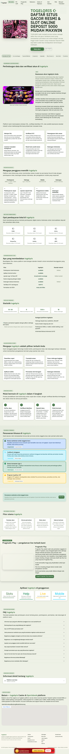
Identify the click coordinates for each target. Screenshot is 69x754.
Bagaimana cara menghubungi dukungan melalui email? (18, 639)
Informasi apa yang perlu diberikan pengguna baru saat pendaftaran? (22, 621)
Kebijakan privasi (31, 739)
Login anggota (48, 48)
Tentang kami (30, 736)
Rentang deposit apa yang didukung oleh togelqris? (17, 625)
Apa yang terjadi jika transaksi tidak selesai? (16, 646)
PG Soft (17, 2)
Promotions (65, 56)
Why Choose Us (50, 56)
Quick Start (58, 56)
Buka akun (37, 49)
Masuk (48, 750)
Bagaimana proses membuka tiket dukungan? (16, 661)
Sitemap (43, 743)
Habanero (32, 2)
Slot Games (49, 2)
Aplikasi (43, 739)
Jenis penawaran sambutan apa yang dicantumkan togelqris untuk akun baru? (24, 632)
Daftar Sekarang (38, 750)
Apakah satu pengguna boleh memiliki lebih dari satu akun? (19, 643)
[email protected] (58, 736)
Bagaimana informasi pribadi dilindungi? (14, 657)
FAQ (56, 2)
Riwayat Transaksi (61, 2)
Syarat (29, 738)
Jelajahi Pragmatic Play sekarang (44, 576)
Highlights (42, 56)
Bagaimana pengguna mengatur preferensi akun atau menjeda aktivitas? (23, 636)
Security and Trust (6, 56)
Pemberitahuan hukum (32, 741)
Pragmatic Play (24, 2)
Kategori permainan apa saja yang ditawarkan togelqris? (19, 650)
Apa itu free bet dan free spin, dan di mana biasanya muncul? (20, 654)
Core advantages (16, 56)
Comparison (35, 56)
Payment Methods (26, 56)
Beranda (11, 2)
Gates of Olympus (39, 2)
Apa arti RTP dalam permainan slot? (13, 628)
